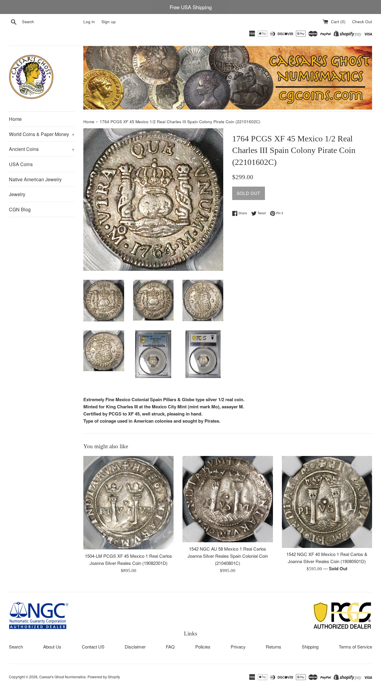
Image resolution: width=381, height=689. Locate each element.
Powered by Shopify (104, 676)
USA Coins (21, 164)
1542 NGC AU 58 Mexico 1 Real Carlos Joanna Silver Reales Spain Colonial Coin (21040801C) (228, 556)
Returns (273, 646)
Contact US (93, 646)
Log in (89, 21)
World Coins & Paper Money (41, 134)
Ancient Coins (41, 149)
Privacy (238, 646)
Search (16, 646)
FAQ (170, 646)
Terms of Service (355, 646)
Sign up (109, 21)
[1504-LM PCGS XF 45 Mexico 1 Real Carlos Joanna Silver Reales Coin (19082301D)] (128, 502)
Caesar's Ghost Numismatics (62, 676)
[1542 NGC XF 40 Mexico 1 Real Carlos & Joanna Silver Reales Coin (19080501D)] (327, 502)
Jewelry (17, 194)
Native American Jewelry (35, 179)
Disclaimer (135, 646)
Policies (202, 646)
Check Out (362, 21)
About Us (52, 646)
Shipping (310, 646)
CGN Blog (20, 209)
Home (15, 118)
